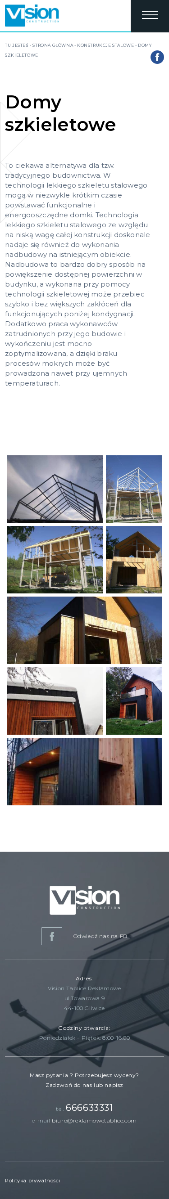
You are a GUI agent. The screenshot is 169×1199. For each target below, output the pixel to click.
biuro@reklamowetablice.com (94, 1120)
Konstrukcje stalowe (105, 45)
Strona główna (52, 45)
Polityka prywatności (32, 1180)
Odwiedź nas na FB (100, 936)
